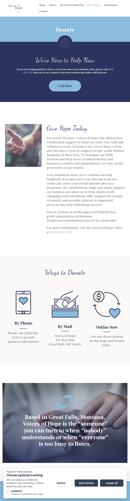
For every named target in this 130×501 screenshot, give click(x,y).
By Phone (23, 323)
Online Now (107, 327)
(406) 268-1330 (61, 232)
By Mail (65, 326)
